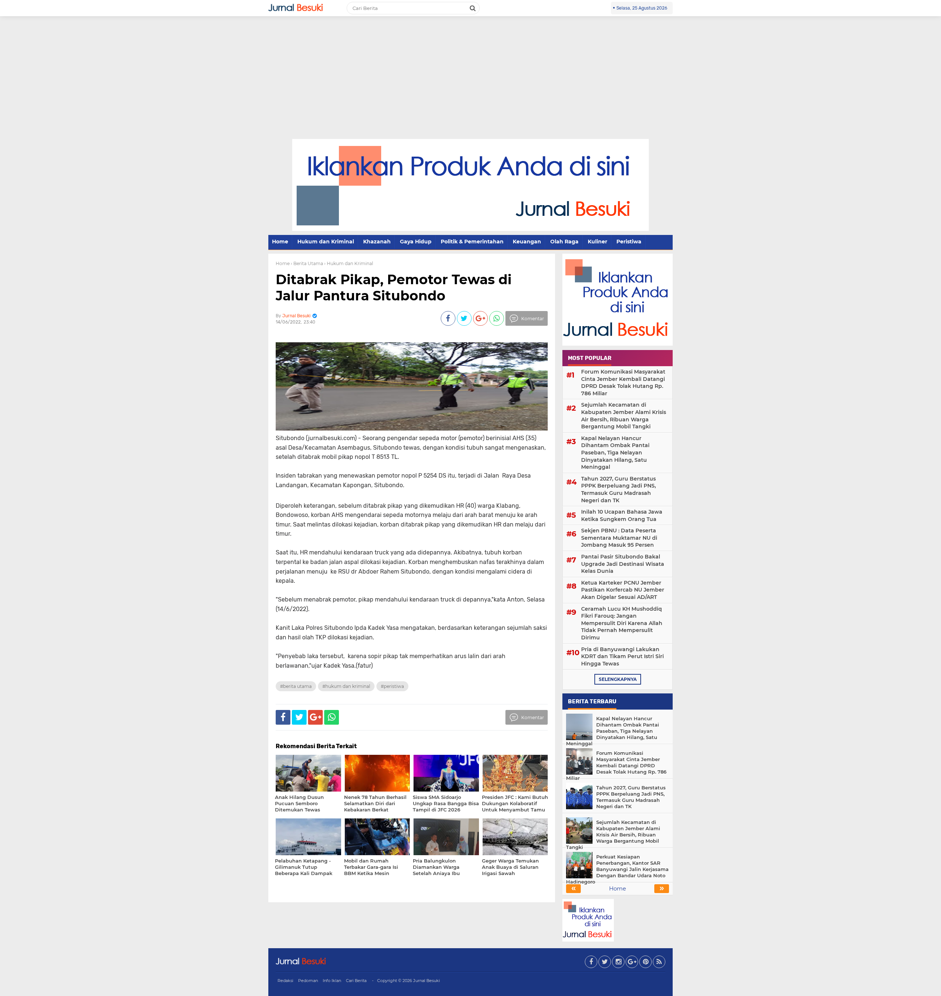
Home (280, 241)
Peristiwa (628, 241)
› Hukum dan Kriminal (348, 263)
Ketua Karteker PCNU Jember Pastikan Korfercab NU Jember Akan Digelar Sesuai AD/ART (622, 589)
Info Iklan (332, 980)
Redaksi (285, 980)
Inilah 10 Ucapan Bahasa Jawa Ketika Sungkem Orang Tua (621, 515)
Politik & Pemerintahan (472, 241)
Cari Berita (356, 980)
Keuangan (527, 241)
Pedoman (308, 980)
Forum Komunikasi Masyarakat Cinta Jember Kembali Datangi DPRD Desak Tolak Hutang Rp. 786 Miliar (623, 382)
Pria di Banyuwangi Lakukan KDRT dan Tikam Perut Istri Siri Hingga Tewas (622, 656)
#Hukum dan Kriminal (346, 686)
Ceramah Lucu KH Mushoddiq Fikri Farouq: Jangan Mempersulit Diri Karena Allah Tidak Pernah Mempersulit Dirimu (621, 623)
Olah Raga (564, 241)
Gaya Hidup (416, 241)
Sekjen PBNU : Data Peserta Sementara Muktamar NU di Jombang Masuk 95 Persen (619, 537)
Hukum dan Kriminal (325, 241)
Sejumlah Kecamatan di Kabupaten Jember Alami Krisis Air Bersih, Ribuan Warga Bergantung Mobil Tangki (623, 415)
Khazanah (377, 241)
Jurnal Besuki (426, 980)
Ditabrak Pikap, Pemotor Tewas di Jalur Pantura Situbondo (394, 287)
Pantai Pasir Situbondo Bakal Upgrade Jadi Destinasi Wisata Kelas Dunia (622, 563)
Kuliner (597, 241)
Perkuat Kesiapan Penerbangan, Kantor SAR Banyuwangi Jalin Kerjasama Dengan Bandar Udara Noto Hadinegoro (617, 869)
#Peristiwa (392, 686)
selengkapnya (618, 679)
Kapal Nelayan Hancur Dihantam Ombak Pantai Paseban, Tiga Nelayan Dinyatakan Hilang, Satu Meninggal (615, 452)
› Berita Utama (307, 263)
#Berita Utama (296, 686)
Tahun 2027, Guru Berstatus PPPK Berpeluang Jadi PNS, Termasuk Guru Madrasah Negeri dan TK (618, 489)
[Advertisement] (470, 83)
